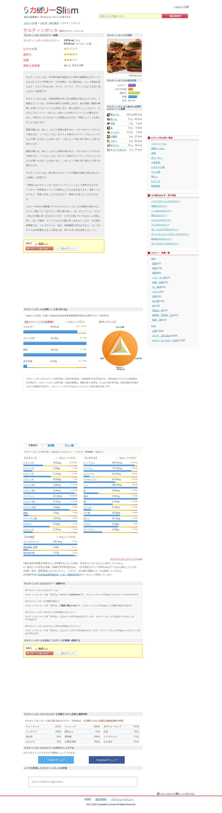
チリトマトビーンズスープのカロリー (170, 234)
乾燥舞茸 (155, 186)
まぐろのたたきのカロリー (164, 243)
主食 (154, 331)
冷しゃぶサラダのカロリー (164, 229)
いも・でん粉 (159, 277)
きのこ (155, 291)
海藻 (154, 296)
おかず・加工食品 (161, 335)
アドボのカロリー (160, 224)
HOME (87, 799)
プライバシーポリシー (122, 799)
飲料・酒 (156, 319)
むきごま (155, 181)
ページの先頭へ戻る (187, 794)
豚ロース (114, 114)
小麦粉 (113, 136)
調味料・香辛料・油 (162, 315)
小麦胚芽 (155, 162)
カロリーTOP (182, 7)
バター (113, 140)
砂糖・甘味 (158, 282)
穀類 (154, 263)
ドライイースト (159, 143)
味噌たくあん (158, 148)
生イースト (157, 157)
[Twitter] (56, 760)
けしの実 (155, 171)
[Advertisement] (52, 280)
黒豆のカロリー (159, 215)
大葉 (112, 123)
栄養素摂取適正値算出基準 (123, 559)
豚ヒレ (154, 176)
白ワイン (114, 145)
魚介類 (155, 301)
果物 (154, 272)
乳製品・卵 (158, 310)
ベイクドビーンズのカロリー (166, 201)
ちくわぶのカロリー (161, 220)
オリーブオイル (118, 149)
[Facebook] (107, 760)
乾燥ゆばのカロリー (161, 238)
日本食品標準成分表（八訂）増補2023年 (59, 574)
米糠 (153, 153)
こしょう (114, 132)
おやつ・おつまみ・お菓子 (165, 340)
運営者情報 (101, 799)
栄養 (26, 60)
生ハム (113, 119)
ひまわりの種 (158, 167)
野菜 (154, 268)
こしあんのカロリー (161, 210)
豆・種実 (156, 287)
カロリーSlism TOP (168, 794)
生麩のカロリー (159, 206)
